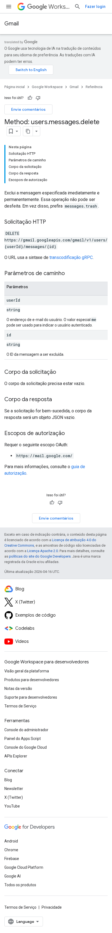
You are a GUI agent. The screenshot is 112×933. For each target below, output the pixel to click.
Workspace (59, 6)
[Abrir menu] (8, 6)
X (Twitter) (13, 797)
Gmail (11, 23)
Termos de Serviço (20, 706)
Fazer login (95, 6)
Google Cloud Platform (23, 867)
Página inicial (14, 87)
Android (11, 841)
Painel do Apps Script (22, 738)
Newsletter (13, 788)
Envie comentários (28, 109)
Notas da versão (18, 688)
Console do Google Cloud (25, 747)
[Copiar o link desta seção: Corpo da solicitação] (61, 372)
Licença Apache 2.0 (42, 551)
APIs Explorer (15, 756)
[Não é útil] (38, 98)
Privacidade (52, 907)
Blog (8, 780)
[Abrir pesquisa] (77, 6)
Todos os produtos (20, 885)
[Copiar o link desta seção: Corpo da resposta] (57, 399)
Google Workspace (47, 87)
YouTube (12, 806)
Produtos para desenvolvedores (31, 680)
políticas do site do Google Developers (40, 556)
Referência (94, 87)
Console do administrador (26, 730)
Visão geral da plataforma (26, 671)
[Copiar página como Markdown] (28, 131)
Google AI (12, 876)
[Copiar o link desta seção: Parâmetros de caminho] (70, 273)
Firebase (11, 858)
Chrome (11, 850)
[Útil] (30, 98)
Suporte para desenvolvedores (30, 697)
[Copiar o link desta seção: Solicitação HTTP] (51, 222)
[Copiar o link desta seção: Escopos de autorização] (70, 433)
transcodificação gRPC (71, 257)
